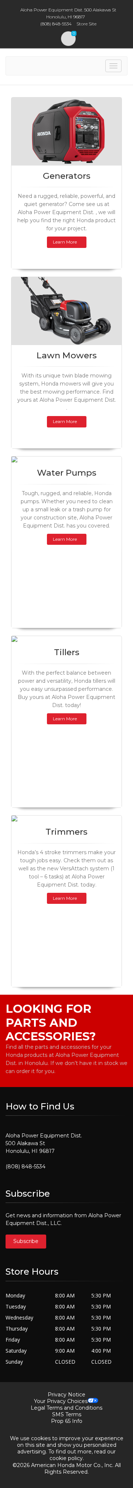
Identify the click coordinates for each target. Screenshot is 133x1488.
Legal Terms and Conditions (66, 1407)
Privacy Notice (66, 1394)
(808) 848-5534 (25, 1166)
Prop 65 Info (66, 1421)
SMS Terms (66, 1414)
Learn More (65, 242)
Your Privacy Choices (61, 1401)
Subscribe (25, 1241)
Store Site (86, 23)
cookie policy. (67, 1458)
